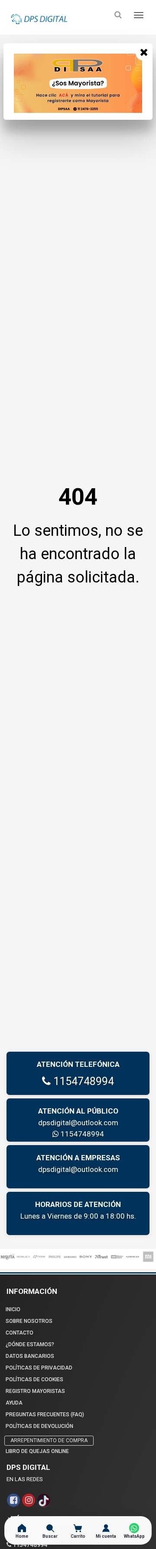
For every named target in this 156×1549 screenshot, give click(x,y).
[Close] (144, 52)
